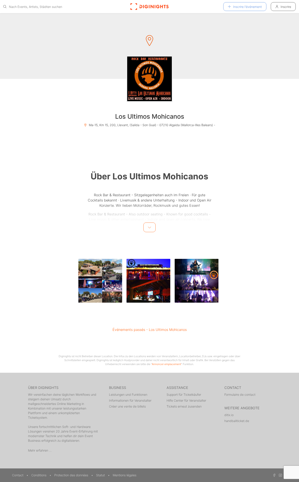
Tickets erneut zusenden (184, 406)
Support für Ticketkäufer (184, 394)
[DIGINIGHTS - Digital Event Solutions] (149, 6)
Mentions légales (124, 475)
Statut (101, 475)
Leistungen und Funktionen (128, 394)
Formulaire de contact (239, 394)
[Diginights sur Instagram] (280, 475)
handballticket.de (236, 421)
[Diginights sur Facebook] (274, 475)
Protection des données (71, 475)
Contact (18, 475)
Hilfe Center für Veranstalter (186, 400)
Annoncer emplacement (166, 364)
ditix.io (229, 415)
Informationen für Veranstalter (130, 400)
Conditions (39, 475)
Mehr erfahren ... (40, 450)
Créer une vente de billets (127, 406)
